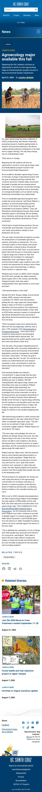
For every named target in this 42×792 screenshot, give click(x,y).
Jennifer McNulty (26, 77)
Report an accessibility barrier (21, 766)
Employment (21, 773)
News (6, 32)
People (16, 15)
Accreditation (21, 780)
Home (8, 44)
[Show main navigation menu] (38, 31)
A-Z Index (21, 23)
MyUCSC (6, 15)
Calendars (27, 15)
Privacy (21, 777)
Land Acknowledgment (21, 769)
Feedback (5, 725)
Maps (37, 15)
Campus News (9, 557)
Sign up (29, 737)
